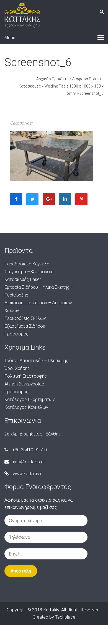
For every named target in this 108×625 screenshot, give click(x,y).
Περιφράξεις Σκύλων (25, 318)
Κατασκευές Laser (22, 279)
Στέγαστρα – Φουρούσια (28, 271)
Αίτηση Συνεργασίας (24, 384)
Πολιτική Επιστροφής (25, 376)
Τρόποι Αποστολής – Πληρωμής (36, 360)
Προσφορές (16, 334)
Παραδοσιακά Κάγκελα (26, 264)
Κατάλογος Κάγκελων (26, 407)
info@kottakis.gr (29, 461)
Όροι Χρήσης (17, 368)
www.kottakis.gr (28, 473)
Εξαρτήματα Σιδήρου (24, 326)
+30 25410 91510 (29, 449)
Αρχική (42, 79)
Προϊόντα (60, 79)
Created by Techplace (54, 617)
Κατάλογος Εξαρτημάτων (29, 399)
